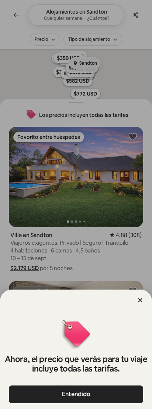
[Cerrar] (140, 300)
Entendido (76, 394)
